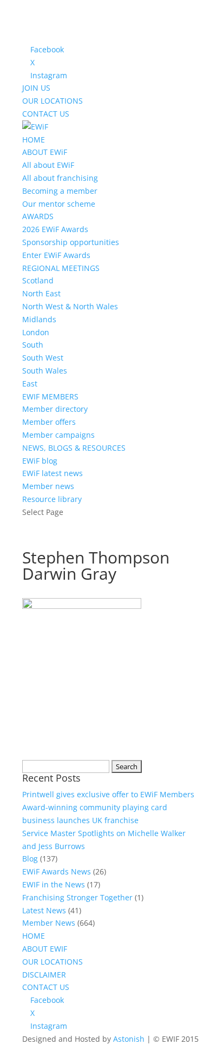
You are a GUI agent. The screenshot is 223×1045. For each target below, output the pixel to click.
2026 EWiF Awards (55, 229)
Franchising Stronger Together (77, 897)
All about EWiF (48, 165)
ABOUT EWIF (44, 949)
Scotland (38, 280)
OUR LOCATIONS (52, 101)
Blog (30, 858)
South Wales (44, 370)
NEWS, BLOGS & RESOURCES (74, 448)
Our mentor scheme (58, 204)
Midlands (39, 319)
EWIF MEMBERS (50, 396)
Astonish (129, 1039)
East (29, 383)
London (35, 332)
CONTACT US (45, 113)
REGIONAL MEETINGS (61, 268)
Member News (48, 923)
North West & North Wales (70, 306)
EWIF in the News (53, 884)
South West (42, 357)
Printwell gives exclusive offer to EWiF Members (108, 794)
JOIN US (36, 88)
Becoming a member (59, 191)
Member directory (55, 409)
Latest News (44, 910)
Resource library (52, 499)
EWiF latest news (52, 473)
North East (41, 293)
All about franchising (60, 178)
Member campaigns (58, 435)
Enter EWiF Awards (56, 255)
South (32, 345)
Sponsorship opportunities (70, 242)
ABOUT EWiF (44, 152)
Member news (48, 486)
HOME (33, 139)
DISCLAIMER (44, 974)
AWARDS (38, 216)
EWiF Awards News (56, 871)
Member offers (49, 422)
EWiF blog (39, 461)
